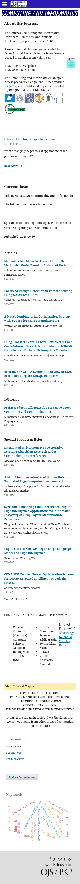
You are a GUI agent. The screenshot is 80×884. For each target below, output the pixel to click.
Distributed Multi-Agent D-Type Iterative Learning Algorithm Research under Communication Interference (33, 451)
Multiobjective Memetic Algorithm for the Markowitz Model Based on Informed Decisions (38, 263)
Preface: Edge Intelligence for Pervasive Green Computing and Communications (37, 410)
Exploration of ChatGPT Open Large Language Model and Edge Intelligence (37, 551)
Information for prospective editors (30, 139)
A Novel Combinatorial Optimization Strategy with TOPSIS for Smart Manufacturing (37, 318)
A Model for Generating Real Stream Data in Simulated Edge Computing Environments (36, 479)
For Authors (13, 752)
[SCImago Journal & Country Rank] (67, 645)
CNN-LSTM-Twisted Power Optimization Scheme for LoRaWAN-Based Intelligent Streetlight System (39, 578)
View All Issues (14, 599)
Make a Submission (22, 777)
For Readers (13, 746)
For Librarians (15, 759)
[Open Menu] (4, 4)
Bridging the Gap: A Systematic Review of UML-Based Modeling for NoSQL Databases (38, 374)
